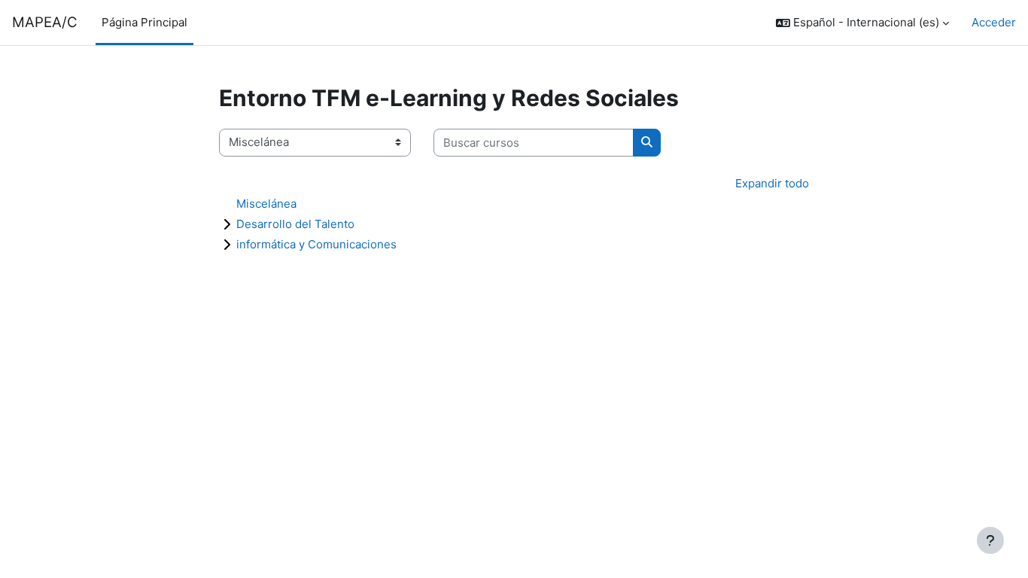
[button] (862, 23)
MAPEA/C (45, 22)
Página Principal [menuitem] (144, 22)
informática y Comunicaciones (316, 244)
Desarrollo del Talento (295, 224)
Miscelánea (266, 203)
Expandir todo (772, 183)
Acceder (994, 22)
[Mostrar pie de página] (990, 540)
